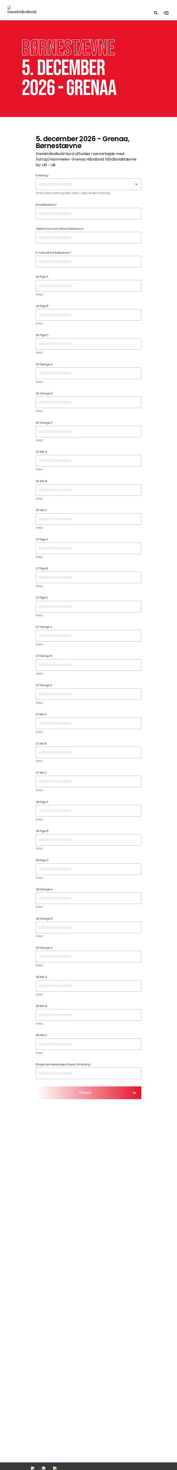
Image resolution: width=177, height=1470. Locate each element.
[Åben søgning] (155, 13)
